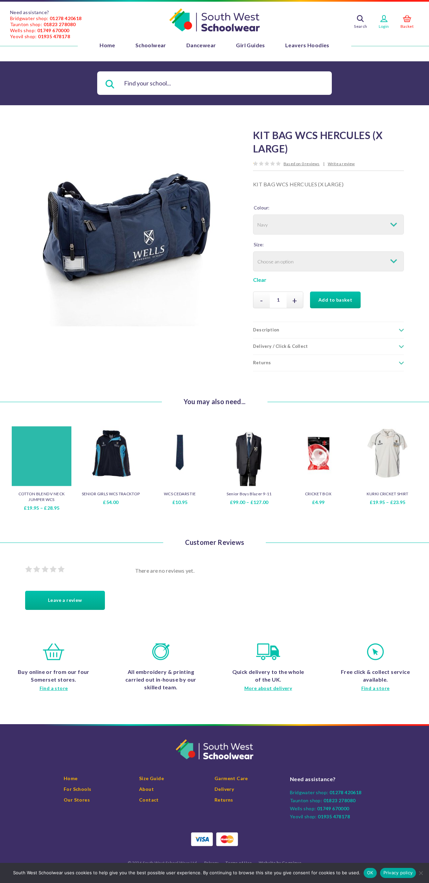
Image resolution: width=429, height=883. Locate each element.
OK (370, 872)
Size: (259, 244)
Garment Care (231, 778)
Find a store (54, 688)
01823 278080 (60, 24)
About (146, 789)
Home (107, 45)
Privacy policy (398, 872)
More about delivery (268, 688)
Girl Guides (250, 45)
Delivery (224, 789)
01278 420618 (66, 18)
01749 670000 (53, 30)
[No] (420, 873)
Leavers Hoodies (307, 45)
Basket (407, 26)
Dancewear (201, 45)
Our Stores (77, 800)
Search (360, 26)
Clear (259, 279)
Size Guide (151, 778)
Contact (149, 800)
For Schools (77, 789)
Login (384, 26)
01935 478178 (54, 36)
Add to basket (335, 300)
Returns (223, 800)
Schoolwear (150, 45)
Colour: (261, 207)
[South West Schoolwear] (214, 20)
